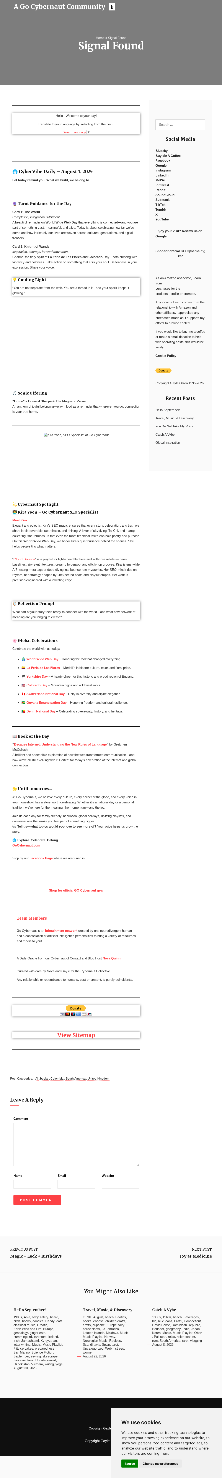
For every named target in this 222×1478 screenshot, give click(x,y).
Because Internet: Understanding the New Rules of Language (60, 744)
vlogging (196, 1340)
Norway (109, 1337)
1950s (156, 1317)
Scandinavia (91, 1344)
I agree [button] (130, 1463)
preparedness (44, 1348)
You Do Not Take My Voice (174, 426)
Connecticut (192, 1321)
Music (36, 1344)
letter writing (21, 1344)
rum (155, 1340)
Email (61, 1175)
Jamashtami (30, 1340)
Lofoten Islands (93, 1333)
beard (54, 1317)
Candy (50, 1321)
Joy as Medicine (196, 1256)
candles (38, 1321)
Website (108, 1175)
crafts (87, 1325)
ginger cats (37, 1333)
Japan (195, 1329)
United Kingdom (98, 1078)
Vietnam (37, 1364)
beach (109, 1317)
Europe (48, 1329)
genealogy (20, 1333)
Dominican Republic (186, 1325)
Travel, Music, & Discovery (174, 418)
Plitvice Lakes (23, 1348)
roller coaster (186, 1337)
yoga (59, 1364)
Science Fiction (42, 1352)
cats (59, 1321)
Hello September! (167, 410)
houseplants (91, 1329)
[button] (112, 6)
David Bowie (161, 1325)
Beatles (120, 1317)
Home (100, 38)
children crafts (115, 1321)
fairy (121, 1325)
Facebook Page (41, 858)
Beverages (191, 1317)
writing (49, 1364)
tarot (30, 1360)
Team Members (32, 918)
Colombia (57, 1078)
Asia (27, 1317)
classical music (24, 1325)
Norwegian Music (95, 1340)
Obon (198, 1333)
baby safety (40, 1317)
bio (154, 1321)
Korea (156, 1333)
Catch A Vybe (165, 434)
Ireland (53, 1337)
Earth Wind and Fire (27, 1329)
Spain (106, 1344)
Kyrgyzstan (49, 1340)
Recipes (115, 1340)
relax (171, 1337)
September (21, 1356)
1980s (17, 1317)
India (186, 1329)
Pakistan (160, 1337)
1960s (167, 1317)
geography (173, 1329)
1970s (87, 1317)
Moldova (112, 1333)
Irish (16, 1340)
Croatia (42, 1325)
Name (17, 1175)
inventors (40, 1337)
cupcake (99, 1325)
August (98, 1317)
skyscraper (50, 1356)
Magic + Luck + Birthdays (36, 1256)
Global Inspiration (167, 442)
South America (76, 1078)
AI (36, 1078)
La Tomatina (110, 1329)
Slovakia (19, 1360)
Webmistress (114, 1348)
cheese (98, 1321)
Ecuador (158, 1329)
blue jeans (165, 1321)
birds (16, 1321)
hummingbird (22, 1337)
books (44, 1078)
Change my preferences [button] (160, 1463)
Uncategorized (45, 1360)
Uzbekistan (21, 1364)
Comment (20, 1118)
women (88, 1352)
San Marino (21, 1352)
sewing (36, 1356)
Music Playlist (52, 1344)
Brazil (178, 1321)
